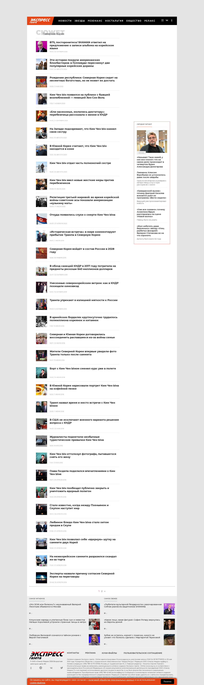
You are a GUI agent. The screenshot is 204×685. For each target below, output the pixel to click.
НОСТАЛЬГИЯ (114, 20)
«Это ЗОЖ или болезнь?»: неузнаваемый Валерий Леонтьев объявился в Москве (55, 605)
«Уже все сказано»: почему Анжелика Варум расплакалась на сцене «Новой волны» (151, 213)
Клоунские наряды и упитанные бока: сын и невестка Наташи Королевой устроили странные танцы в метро (57, 621)
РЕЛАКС (149, 20)
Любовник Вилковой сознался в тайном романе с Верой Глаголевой (55, 636)
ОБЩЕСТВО (134, 20)
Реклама (90, 653)
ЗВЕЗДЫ (80, 20)
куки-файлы (109, 653)
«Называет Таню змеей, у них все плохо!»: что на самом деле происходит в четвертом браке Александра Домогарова (150, 162)
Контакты (73, 653)
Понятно (167, 681)
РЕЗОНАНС (95, 20)
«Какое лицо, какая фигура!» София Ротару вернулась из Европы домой (132, 621)
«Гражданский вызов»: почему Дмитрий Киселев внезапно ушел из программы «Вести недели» (151, 194)
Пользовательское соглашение (143, 653)
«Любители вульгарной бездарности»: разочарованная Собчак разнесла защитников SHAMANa (133, 605)
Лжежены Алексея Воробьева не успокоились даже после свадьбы (151, 174)
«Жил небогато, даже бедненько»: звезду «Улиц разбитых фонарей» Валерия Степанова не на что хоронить (150, 231)
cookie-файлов (37, 683)
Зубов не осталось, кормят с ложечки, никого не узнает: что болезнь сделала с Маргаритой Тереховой (132, 636)
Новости (65, 20)
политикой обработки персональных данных (111, 680)
